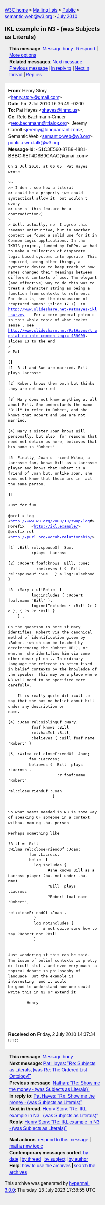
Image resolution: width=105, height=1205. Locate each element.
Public (69, 10)
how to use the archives (46, 1165)
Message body (58, 48)
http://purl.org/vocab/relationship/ (51, 537)
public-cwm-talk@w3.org (33, 142)
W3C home (16, 10)
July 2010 (67, 16)
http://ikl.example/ (56, 526)
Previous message (28, 68)
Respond (85, 48)
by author (78, 1159)
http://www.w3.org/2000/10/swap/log (50, 521)
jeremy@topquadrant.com (52, 129)
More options (22, 55)
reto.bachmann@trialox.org (39, 123)
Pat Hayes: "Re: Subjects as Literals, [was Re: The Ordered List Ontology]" (52, 1070)
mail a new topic (26, 1146)
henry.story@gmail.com (35, 97)
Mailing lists (45, 10)
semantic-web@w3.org (28, 16)
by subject (54, 1159)
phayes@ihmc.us (59, 110)
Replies (34, 74)
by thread (31, 1159)
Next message (67, 61)
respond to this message (63, 1139)
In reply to (61, 68)
